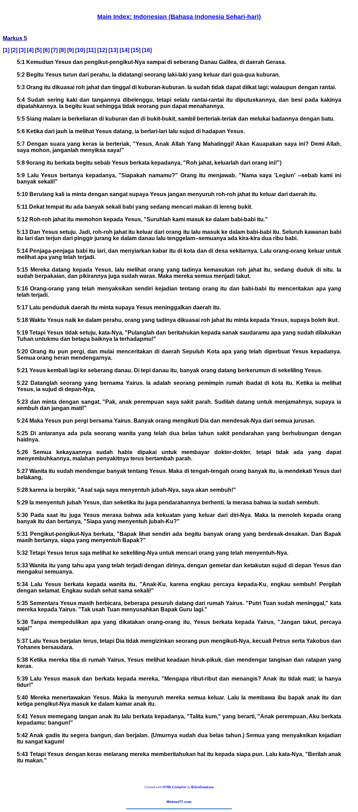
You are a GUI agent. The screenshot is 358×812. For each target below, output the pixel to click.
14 (124, 50)
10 (80, 50)
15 (136, 50)
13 (113, 50)
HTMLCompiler (175, 787)
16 (147, 50)
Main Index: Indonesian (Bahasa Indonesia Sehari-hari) (179, 16)
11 (91, 50)
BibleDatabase (202, 787)
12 (102, 50)
